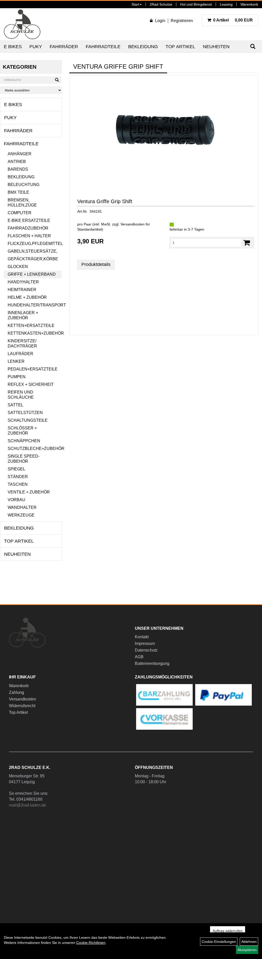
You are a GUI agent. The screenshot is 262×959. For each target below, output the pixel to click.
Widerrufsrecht (22, 706)
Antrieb (17, 161)
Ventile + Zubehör (29, 492)
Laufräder (20, 354)
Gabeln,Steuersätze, (32, 251)
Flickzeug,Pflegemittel (35, 243)
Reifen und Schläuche (21, 394)
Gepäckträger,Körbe (33, 259)
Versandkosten (22, 699)
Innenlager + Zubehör (23, 315)
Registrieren (182, 20)
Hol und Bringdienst (196, 4)
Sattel (15, 405)
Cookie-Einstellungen (219, 942)
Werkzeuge (21, 515)
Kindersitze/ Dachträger (22, 343)
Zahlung (16, 692)
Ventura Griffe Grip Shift (104, 201)
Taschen (18, 484)
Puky (35, 46)
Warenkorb (249, 4)
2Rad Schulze (161, 4)
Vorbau (16, 500)
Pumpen (17, 377)
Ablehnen (249, 942)
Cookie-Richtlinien (90, 943)
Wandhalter (22, 507)
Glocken (18, 266)
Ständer (18, 477)
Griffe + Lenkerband (32, 274)
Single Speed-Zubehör (23, 458)
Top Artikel (180, 46)
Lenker (16, 361)
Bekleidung (143, 46)
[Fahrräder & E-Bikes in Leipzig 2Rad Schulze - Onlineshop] (22, 24)
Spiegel (16, 469)
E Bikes (13, 46)
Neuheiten (216, 46)
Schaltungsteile (28, 420)
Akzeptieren (247, 950)
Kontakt (142, 637)
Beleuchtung (23, 184)
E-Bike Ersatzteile (29, 220)
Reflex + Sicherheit (31, 384)
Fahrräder (64, 46)
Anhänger (19, 154)
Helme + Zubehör (27, 297)
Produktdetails (96, 264)
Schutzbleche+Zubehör (35, 448)
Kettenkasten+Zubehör (35, 333)
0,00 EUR (233, 20)
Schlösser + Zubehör (22, 430)
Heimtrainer (22, 289)
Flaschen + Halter (29, 236)
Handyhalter (23, 282)
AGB (139, 657)
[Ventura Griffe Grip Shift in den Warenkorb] (247, 242)
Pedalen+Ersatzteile (33, 369)
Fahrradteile (103, 46)
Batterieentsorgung (152, 663)
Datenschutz (146, 650)
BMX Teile (18, 192)
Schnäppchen (24, 441)
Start (135, 4)
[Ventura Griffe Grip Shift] (163, 130)
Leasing (226, 4)
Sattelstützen (25, 412)
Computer (19, 213)
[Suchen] (56, 80)
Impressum (145, 643)
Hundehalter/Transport (35, 305)
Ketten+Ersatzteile (31, 325)
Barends (18, 169)
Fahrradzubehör (28, 228)
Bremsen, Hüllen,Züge (22, 202)
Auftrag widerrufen (228, 931)
